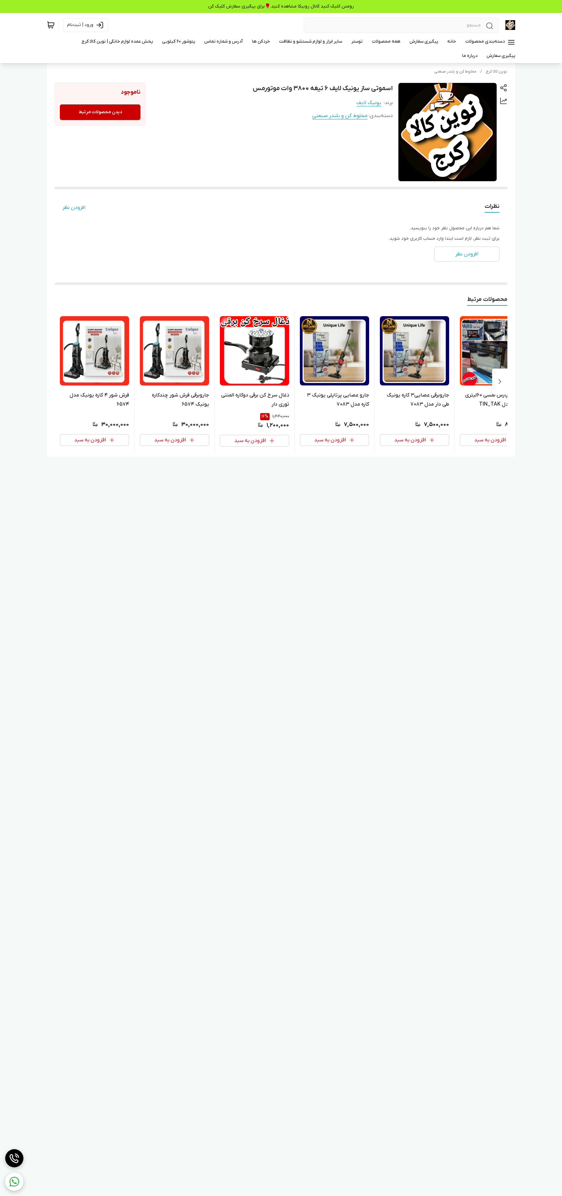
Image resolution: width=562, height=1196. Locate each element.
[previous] (500, 382)
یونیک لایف (368, 103)
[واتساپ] (14, 1182)
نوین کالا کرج (496, 71)
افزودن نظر (74, 207)
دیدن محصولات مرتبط (100, 112)
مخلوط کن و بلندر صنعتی (455, 71)
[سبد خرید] (51, 25)
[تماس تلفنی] (14, 1158)
